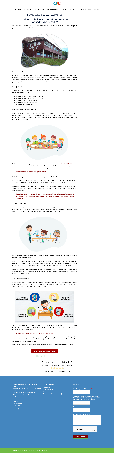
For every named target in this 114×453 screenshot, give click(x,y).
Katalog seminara (39, 9)
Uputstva (26, 9)
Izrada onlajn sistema (77, 9)
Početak (18, 9)
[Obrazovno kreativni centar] (57, 3)
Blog (89, 9)
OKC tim (64, 9)
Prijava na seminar (53, 9)
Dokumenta (46, 387)
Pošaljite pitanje (80, 436)
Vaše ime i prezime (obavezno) (82, 389)
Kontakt (96, 9)
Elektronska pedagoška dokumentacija (66, 356)
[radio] (51, 368)
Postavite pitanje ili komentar (81, 414)
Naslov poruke (77, 407)
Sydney (47, 450)
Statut (45, 392)
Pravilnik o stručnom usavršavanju (52, 394)
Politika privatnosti (48, 389)
